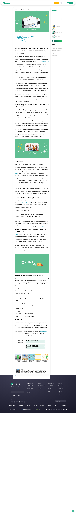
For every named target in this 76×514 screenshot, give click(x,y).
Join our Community (58, 40)
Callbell (16, 173)
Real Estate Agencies (41, 385)
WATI (48, 392)
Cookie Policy (28, 405)
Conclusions (19, 45)
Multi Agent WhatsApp (54, 46)
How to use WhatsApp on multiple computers (57, 48)
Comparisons (42, 405)
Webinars (59, 394)
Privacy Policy (21, 405)
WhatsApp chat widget (54, 55)
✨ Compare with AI (51, 385)
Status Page (60, 391)
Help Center (60, 389)
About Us (35, 405)
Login (64, 3)
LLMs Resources (58, 401)
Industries (49, 405)
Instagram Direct (30, 388)
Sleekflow (49, 389)
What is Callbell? (20, 38)
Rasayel (49, 391)
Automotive (39, 389)
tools (25, 99)
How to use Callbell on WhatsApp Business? (26, 39)
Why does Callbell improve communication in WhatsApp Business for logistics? (26, 41)
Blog (58, 395)
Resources (42, 3)
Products (29, 3)
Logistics (39, 391)
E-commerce (40, 388)
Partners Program (63, 405)
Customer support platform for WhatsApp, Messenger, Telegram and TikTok (56, 50)
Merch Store (60, 392)
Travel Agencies (40, 386)
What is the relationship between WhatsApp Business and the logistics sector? (26, 37)
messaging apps (43, 331)
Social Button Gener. (61, 388)
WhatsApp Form (60, 386)
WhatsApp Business (26, 202)
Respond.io (49, 388)
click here (44, 226)
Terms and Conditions (12, 405)
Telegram (28, 389)
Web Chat (29, 392)
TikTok (28, 391)
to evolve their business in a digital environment (32, 51)
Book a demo (56, 3)
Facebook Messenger (30, 386)
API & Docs (55, 405)
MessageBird (50, 386)
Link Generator (60, 385)
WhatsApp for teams (54, 53)
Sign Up (70, 3)
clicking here (43, 335)
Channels (33, 3)
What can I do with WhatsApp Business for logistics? (25, 43)
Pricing (38, 3)
